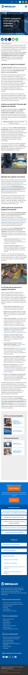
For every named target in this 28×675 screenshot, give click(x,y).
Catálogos (5, 648)
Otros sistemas (6, 609)
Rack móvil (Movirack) (8, 619)
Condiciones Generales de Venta (11, 672)
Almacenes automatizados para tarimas (13, 604)
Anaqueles (5, 607)
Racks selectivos (7, 622)
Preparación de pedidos (10, 563)
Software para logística (9, 550)
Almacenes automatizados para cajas (12, 602)
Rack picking (6, 620)
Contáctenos (14, 500)
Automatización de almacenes (11, 544)
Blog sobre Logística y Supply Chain (12, 637)
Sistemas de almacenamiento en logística (13, 572)
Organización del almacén (11, 559)
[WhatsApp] (13, 40)
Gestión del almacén (8, 556)
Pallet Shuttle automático (9, 625)
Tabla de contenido (6, 43)
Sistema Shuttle (7, 627)
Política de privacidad (15, 669)
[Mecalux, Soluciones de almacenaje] (8, 7)
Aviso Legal (5, 669)
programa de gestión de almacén (14, 220)
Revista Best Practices (8, 642)
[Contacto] (26, 2)
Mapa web (5, 671)
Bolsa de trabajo (7, 646)
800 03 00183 (14, 488)
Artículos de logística (8, 640)
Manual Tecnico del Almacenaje (11, 638)
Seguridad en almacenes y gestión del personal (14, 567)
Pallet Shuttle (6, 624)
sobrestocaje (9, 369)
